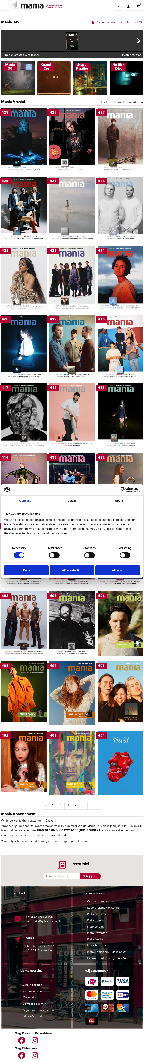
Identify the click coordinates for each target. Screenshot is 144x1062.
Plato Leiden (95, 927)
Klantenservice (32, 991)
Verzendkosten (32, 985)
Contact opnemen (34, 1004)
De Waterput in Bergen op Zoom (108, 958)
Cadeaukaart (31, 997)
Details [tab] (72, 500)
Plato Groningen (98, 914)
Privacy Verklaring (34, 1016)
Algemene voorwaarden (38, 1010)
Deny (26, 570)
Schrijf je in (89, 876)
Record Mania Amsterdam (104, 908)
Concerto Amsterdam (101, 901)
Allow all (117, 570)
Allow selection (72, 570)
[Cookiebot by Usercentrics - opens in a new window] (123, 489)
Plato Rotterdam (97, 945)
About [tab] (119, 500)
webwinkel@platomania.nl (43, 921)
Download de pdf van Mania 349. (119, 22)
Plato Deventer (96, 933)
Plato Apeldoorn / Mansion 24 (107, 952)
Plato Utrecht (95, 920)
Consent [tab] (25, 500)
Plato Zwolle (95, 939)
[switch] (54, 555)
